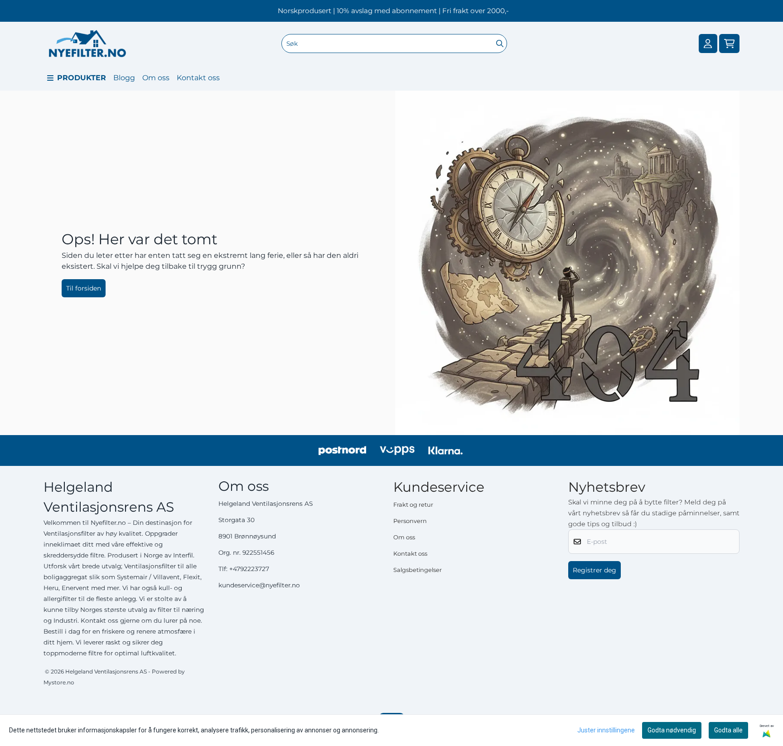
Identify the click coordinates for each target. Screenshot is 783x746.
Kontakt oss (198, 77)
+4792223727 (249, 568)
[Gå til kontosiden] (708, 43)
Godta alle (728, 730)
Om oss (155, 77)
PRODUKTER (81, 77)
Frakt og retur (413, 504)
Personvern (410, 521)
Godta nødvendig (672, 730)
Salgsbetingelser (417, 570)
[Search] (499, 43)
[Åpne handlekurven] (729, 43)
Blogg (124, 77)
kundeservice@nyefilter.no (259, 585)
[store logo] (87, 43)
